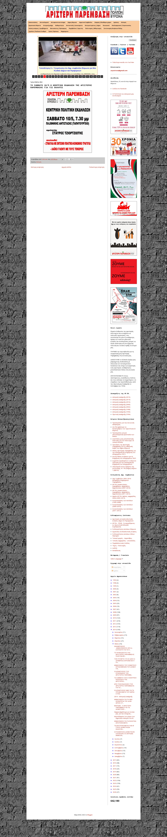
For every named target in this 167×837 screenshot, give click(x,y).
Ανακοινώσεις (33, 22)
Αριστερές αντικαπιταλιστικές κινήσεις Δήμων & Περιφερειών (123, 520)
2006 (115, 606)
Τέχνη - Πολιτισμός (119, 546)
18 (91, 77)
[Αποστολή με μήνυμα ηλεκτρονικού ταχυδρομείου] (65, 159)
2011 (115, 621)
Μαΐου (117, 644)
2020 (115, 774)
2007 (115, 609)
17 (87, 77)
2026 (115, 792)
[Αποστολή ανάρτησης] (61, 159)
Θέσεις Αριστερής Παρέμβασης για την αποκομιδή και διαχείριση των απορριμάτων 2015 (124, 452)
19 (95, 77)
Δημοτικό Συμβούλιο (85, 22)
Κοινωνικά (106, 25)
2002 (115, 595)
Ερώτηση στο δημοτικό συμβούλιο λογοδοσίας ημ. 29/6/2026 (67, 68)
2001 (115, 592)
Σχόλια (115, 571)
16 (84, 77)
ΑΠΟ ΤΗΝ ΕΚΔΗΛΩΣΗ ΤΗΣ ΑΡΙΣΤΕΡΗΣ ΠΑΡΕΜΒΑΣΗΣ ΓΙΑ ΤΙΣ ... (124, 685)
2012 (115, 624)
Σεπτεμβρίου (119, 748)
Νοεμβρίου (118, 753)
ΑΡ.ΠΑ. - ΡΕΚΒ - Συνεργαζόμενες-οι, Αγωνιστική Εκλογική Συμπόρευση (123, 525)
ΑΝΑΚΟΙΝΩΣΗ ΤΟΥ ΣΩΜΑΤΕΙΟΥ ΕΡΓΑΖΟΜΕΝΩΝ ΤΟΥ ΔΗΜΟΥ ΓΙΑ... (125, 667)
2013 (115, 627)
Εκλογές (123, 22)
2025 (115, 789)
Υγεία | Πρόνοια (53, 31)
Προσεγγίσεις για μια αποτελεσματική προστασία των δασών (123, 434)
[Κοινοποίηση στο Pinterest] (73, 159)
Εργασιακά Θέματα (35, 25)
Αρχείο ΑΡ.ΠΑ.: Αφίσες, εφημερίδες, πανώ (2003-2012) (124, 497)
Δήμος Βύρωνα (72, 22)
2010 (115, 618)
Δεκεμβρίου (119, 756)
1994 (115, 580)
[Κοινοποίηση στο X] (69, 159)
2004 (115, 600)
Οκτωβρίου (119, 750)
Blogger (90, 815)
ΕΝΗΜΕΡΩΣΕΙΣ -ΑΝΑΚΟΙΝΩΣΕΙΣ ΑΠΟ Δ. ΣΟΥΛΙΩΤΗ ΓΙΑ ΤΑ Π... (123, 648)
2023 (115, 783)
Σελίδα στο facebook (119, 89)
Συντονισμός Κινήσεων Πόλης (113, 28)
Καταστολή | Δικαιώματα (74, 25)
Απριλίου (118, 641)
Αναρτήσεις (117, 567)
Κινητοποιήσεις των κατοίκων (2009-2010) (122, 505)
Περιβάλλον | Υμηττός (76, 28)
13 (73, 77)
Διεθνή (114, 548)
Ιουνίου (117, 739)
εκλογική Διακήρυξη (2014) (121, 400)
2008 (115, 612)
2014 (115, 629)
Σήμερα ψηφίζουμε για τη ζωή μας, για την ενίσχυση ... (124, 713)
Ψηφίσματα (64, 31)
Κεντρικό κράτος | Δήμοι (93, 25)
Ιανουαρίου (119, 632)
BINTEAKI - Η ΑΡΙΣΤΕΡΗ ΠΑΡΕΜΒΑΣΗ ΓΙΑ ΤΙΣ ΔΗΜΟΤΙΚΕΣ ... (122, 707)
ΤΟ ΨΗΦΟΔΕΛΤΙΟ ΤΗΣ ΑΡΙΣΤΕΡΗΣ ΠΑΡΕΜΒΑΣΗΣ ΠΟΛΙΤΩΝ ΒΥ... (124, 654)
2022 (115, 780)
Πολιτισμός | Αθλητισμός (93, 28)
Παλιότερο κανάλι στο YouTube (123, 62)
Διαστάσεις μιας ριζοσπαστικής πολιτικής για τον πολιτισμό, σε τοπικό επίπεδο (123, 440)
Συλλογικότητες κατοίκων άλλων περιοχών (123, 535)
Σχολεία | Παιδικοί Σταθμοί (37, 31)
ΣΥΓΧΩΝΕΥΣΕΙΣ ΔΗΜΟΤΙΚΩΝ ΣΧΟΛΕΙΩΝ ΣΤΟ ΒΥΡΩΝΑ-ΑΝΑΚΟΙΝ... (124, 733)
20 (98, 77)
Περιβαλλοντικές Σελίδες (121, 543)
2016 (115, 763)
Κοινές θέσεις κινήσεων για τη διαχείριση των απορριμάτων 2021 (124, 457)
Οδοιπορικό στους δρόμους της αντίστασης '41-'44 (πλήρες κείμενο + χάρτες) (124, 468)
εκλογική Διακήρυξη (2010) (121, 402)
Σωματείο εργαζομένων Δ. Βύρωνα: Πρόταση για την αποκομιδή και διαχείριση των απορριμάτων (124, 462)
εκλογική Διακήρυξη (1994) (121, 412)
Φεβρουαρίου (119, 635)
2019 (115, 772)
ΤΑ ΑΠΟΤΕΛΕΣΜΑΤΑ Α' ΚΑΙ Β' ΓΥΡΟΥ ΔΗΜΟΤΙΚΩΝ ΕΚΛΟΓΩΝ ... (124, 727)
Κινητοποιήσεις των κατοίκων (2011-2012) (122, 510)
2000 (115, 589)
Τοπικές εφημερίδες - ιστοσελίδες (123, 541)
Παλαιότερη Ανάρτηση (96, 167)
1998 (115, 583)
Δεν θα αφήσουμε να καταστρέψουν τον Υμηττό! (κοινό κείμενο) (123, 428)
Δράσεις (116, 22)
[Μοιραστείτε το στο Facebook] (71, 159)
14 (76, 77)
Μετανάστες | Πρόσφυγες (58, 28)
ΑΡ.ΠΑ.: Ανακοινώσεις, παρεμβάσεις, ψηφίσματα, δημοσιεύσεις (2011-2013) (121, 492)
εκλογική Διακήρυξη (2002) (121, 407)
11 (65, 77)
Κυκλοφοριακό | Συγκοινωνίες (121, 25)
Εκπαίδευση (116, 550)
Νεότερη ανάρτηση (37, 167)
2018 (115, 769)
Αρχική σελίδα (66, 167)
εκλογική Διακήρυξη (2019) (121, 397)
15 (80, 77)
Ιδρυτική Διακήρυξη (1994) (121, 414)
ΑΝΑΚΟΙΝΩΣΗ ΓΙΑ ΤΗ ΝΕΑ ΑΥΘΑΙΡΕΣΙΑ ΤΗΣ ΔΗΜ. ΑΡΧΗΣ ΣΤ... (123, 701)
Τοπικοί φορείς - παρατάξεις (122, 538)
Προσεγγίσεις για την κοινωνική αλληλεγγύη (123, 423)
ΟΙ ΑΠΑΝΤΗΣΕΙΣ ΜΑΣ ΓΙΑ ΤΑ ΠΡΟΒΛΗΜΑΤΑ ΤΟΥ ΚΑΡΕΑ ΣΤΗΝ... (124, 692)
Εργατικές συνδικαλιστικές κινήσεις (124, 532)
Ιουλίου (117, 742)
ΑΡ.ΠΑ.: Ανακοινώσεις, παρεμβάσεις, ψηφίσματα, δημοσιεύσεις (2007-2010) (121, 486)
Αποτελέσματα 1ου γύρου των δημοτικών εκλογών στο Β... (124, 717)
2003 (115, 598)
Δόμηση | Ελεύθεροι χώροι (103, 22)
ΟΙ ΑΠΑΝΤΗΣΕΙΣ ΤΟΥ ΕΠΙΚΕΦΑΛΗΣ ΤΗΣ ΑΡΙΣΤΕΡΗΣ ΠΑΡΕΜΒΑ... (123, 673)
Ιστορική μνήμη (48, 25)
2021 (115, 777)
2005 (115, 603)
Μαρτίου (118, 638)
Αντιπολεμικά (44, 22)
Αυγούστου (119, 745)
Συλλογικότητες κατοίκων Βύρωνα (124, 529)
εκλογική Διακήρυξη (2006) (121, 404)
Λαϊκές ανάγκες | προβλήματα (38, 28)
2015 (115, 760)
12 (69, 77)
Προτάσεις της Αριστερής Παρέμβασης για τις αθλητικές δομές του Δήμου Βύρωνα (122, 446)
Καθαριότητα (59, 25)
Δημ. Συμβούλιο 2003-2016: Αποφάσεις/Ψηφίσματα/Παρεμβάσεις (121, 480)
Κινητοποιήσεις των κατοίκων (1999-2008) (122, 501)
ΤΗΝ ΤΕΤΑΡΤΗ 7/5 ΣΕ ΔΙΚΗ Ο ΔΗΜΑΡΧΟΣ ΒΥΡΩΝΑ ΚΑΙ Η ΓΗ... (124, 660)
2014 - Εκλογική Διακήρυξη (123, 696)
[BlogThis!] (67, 159)
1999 (115, 586)
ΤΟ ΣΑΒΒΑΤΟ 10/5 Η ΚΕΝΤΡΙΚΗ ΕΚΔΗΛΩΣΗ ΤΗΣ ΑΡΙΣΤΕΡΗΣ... (125, 679)
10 (62, 77)
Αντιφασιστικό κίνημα (58, 22)
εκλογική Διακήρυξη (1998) (121, 409)
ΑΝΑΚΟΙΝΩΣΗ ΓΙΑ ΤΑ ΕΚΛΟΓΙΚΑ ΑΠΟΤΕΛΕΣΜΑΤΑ (125, 722)
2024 (115, 786)
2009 (115, 615)
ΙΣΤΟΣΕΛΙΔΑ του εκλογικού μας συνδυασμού (123, 95)
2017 (115, 766)
